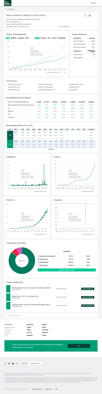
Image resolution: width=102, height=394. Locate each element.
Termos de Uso (48, 389)
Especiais (30, 335)
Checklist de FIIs (7, 329)
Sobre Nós (30, 324)
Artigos (29, 327)
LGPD (56, 389)
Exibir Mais (51, 149)
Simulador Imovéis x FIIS (9, 327)
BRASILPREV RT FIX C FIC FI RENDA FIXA (25, 296)
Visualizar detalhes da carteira (67, 270)
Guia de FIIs (6, 333)
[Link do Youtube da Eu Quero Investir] (13, 363)
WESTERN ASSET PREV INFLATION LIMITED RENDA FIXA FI (31, 305)
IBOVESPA (13, 38)
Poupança (21, 38)
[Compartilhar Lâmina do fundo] (89, 15)
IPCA (27, 38)
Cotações (45, 332)
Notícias (44, 324)
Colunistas (45, 330)
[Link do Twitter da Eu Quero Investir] (17, 363)
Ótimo (37, 38)
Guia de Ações (7, 331)
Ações (44, 327)
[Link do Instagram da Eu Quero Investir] (9, 363)
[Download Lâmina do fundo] (85, 15)
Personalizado (61, 38)
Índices (44, 335)
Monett (5, 335)
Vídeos (29, 330)
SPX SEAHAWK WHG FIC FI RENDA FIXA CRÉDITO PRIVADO (31, 288)
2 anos (54, 38)
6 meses (43, 38)
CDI (8, 38)
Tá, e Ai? (29, 332)
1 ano (48, 38)
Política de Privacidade (37, 389)
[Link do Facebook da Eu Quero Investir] (5, 363)
